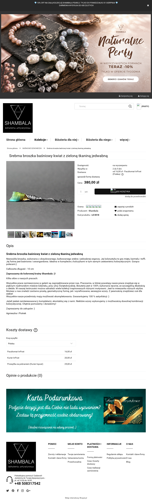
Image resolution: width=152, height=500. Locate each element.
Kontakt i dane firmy (57, 458)
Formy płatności (94, 457)
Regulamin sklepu (115, 454)
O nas (129, 458)
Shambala (93, 211)
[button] (123, 206)
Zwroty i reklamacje (57, 454)
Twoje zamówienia (76, 454)
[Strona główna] (18, 118)
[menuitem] (18, 140)
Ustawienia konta (76, 458)
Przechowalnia (74, 462)
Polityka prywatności (116, 458)
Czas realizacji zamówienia (93, 469)
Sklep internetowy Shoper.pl (76, 498)
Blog (128, 462)
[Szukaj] (130, 106)
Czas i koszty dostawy (93, 462)
